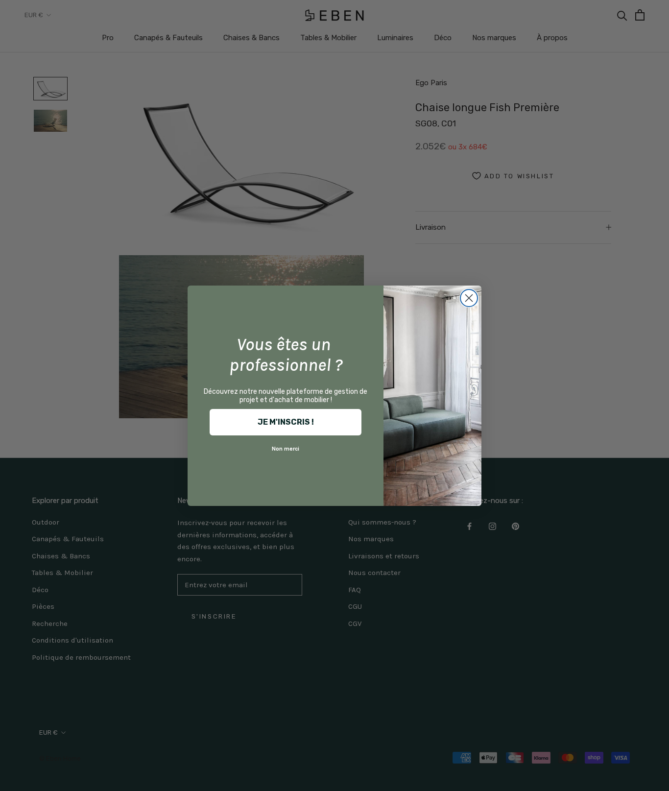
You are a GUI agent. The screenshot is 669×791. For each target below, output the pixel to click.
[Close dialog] (469, 298)
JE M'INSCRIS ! (286, 422)
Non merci (285, 448)
